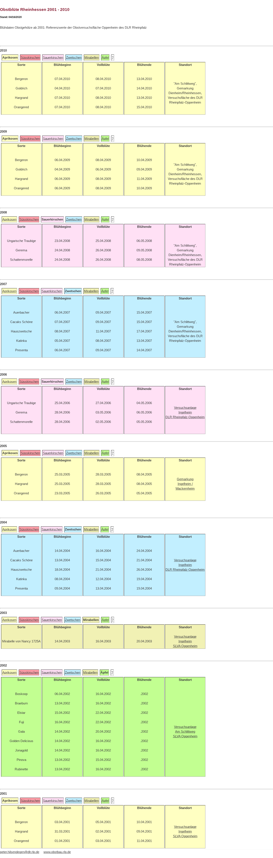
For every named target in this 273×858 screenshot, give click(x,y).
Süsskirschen (30, 57)
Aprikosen (9, 219)
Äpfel (105, 57)
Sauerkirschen (53, 57)
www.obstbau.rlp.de (57, 852)
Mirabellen (91, 57)
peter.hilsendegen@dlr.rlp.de (19, 852)
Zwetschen (73, 57)
